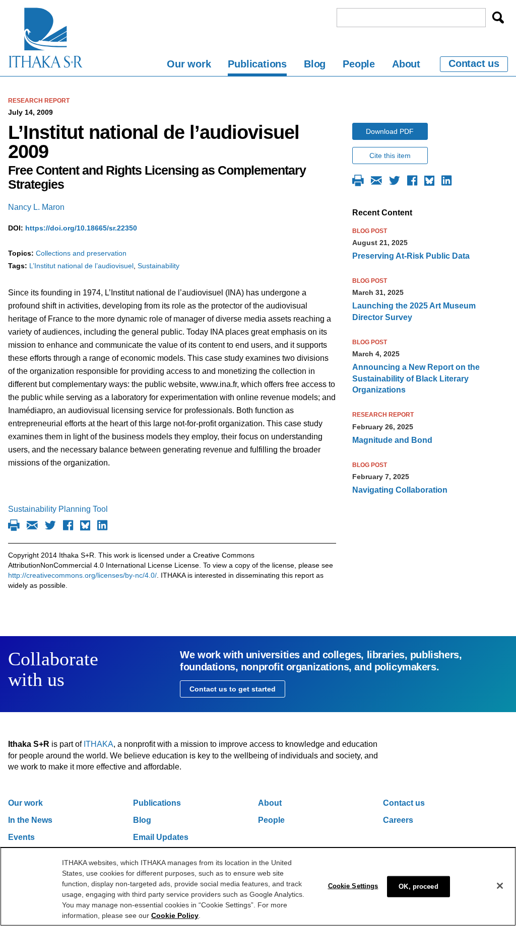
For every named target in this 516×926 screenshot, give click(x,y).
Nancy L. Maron (36, 207)
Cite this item (390, 155)
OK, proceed (418, 886)
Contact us (473, 63)
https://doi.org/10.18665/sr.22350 (81, 228)
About (406, 63)
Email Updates (160, 837)
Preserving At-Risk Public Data (411, 256)
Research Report (39, 100)
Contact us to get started (232, 689)
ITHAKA (98, 744)
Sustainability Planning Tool (58, 509)
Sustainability (158, 266)
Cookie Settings (353, 886)
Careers (398, 820)
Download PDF (390, 131)
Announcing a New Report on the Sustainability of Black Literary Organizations (416, 378)
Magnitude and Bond (392, 440)
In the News (30, 820)
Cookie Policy (175, 915)
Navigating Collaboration (399, 490)
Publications (257, 63)
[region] (258, 886)
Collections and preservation (81, 253)
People (359, 63)
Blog (315, 63)
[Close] (500, 886)
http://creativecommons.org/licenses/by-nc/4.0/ (82, 575)
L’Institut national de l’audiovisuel (81, 266)
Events (21, 837)
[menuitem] (188, 65)
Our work (189, 63)
